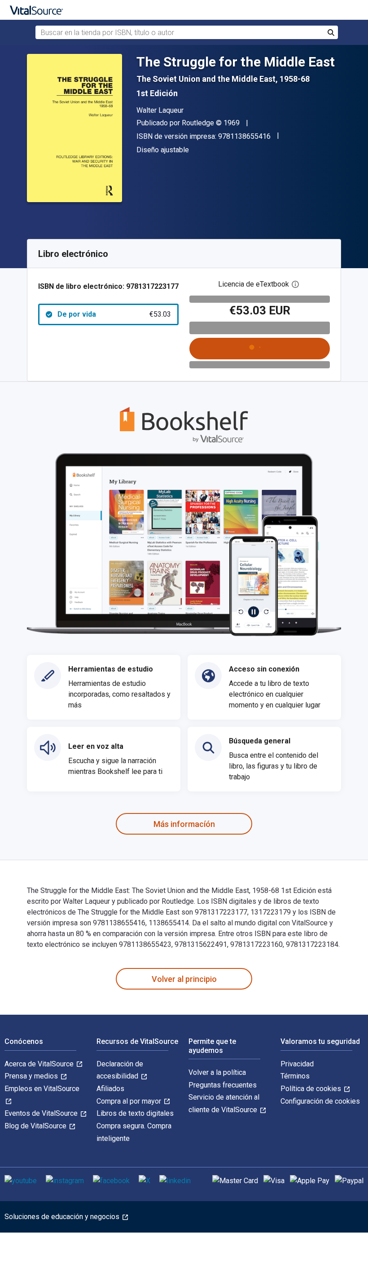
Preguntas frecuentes (222, 1085)
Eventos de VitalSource (41, 1113)
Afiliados (110, 1088)
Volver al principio (184, 979)
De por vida (114, 314)
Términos (295, 1076)
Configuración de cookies (320, 1101)
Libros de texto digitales (135, 1113)
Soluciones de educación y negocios (62, 1216)
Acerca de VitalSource (39, 1064)
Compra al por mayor (129, 1101)
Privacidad (297, 1064)
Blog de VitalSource (36, 1126)
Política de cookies (311, 1088)
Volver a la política (217, 1072)
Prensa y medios (32, 1076)
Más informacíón (184, 824)
